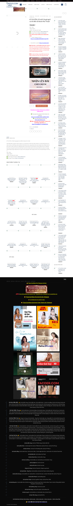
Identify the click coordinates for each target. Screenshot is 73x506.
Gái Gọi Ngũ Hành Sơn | (41, 451)
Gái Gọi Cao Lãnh (41, 486)
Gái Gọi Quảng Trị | (46, 413)
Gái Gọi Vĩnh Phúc (40, 407)
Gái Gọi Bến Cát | (25, 473)
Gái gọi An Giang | (24, 418)
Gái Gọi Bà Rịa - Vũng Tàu (33, 418)
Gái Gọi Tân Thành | (42, 471)
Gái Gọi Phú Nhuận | (16, 437)
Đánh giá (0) (12, 138)
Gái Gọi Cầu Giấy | (46, 426)
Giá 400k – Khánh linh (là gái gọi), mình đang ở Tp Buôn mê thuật (34, 265)
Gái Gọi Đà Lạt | (41, 459)
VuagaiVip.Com (39, 294)
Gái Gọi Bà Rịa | (34, 471)
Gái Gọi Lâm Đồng (32, 412)
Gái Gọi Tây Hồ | (50, 430)
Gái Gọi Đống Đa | (25, 427)
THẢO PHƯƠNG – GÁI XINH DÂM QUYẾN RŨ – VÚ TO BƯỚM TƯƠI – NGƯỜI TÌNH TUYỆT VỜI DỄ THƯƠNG (45, 266)
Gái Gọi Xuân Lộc (39, 483)
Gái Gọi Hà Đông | (40, 427)
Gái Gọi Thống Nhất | (56, 482)
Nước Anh (42, 499)
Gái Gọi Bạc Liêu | (43, 418)
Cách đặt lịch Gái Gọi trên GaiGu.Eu (37, 502)
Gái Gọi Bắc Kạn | (32, 402)
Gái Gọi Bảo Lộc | (34, 459)
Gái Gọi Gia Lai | (56, 410)
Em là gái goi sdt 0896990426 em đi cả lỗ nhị (23, 201)
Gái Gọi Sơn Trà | (50, 451)
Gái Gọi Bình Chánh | (24, 435)
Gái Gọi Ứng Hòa (49, 432)
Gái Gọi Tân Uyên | (40, 473)
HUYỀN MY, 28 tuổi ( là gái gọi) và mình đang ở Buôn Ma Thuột (34, 201)
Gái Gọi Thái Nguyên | (48, 405)
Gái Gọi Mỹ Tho (41, 495)
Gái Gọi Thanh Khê (58, 451)
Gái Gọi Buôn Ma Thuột (41, 454)
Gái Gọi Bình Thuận (20, 419)
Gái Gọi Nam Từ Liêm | (58, 429)
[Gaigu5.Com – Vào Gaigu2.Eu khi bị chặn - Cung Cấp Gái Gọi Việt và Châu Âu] (12, 4)
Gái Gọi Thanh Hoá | (54, 413)
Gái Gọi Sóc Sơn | (36, 430)
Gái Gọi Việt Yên (45, 443)
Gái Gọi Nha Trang (41, 457)
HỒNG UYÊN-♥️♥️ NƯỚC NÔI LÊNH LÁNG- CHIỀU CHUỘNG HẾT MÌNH (34, 180)
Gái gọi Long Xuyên (45, 468)
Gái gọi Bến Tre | (50, 418)
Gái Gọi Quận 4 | (12, 438)
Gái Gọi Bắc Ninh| (39, 402)
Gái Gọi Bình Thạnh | (40, 435)
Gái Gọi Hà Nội (15, 404)
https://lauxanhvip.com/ (40, 119)
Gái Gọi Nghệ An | (41, 412)
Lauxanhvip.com (53, 294)
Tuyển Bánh (54, 0)
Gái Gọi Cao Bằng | (48, 402)
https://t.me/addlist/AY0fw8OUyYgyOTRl (39, 38)
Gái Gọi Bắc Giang (24, 402)
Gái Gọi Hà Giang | (56, 402)
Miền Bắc (28, 0)
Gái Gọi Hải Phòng (31, 404)
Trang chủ (31, 16)
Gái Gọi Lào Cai (55, 404)
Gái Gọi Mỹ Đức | (50, 429)
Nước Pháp (58, 499)
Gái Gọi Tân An (48, 492)
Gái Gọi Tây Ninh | (45, 421)
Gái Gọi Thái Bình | (39, 405)
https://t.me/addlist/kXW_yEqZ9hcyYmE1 (40, 116)
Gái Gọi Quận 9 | (48, 438)
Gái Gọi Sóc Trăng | (37, 421)
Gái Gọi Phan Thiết (47, 479)
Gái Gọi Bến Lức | (33, 492)
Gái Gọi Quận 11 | (39, 437)
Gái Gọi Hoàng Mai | (18, 429)
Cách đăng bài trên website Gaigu (37, 299)
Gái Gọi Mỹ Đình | (42, 429)
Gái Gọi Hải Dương (22, 404)
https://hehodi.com (44, 31)
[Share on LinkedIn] (41, 131)
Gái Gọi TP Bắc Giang (37, 443)
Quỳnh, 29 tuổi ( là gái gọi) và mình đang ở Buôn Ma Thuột (11, 245)
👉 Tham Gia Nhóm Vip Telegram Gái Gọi (36, 283)
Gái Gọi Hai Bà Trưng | (49, 427)
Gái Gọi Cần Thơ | (36, 419)
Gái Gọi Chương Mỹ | (54, 426)
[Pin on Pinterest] (37, 131)
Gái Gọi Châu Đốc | (37, 468)
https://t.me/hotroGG (44, 42)
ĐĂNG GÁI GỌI (48, 0)
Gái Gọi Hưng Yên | (40, 404)
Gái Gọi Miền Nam (14, 418)
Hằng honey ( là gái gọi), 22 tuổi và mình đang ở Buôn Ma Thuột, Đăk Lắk (11, 265)
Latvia (34, 499)
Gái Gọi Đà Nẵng (32, 410)
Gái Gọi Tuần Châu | (57, 405)
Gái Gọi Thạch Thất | (58, 430)
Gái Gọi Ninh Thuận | (49, 412)
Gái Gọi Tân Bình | (56, 438)
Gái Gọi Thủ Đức (38, 440)
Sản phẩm (37, 16)
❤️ (30, 121)
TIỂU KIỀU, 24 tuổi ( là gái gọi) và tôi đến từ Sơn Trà (11, 223)
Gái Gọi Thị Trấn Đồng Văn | (37, 448)
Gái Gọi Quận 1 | (23, 437)
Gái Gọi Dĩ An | (33, 473)
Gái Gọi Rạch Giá (45, 489)
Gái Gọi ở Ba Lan (26, 499)
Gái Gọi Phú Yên (57, 412)
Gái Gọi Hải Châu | (23, 451)
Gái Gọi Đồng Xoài (41, 476)
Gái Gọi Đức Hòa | (41, 492)
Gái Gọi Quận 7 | (34, 438)
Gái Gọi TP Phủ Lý (46, 448)
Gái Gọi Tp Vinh (40, 462)
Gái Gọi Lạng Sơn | (48, 404)
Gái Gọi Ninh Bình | (23, 405)
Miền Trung (38, 0)
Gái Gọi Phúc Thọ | (20, 430)
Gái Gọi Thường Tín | (41, 432)
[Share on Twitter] (32, 131)
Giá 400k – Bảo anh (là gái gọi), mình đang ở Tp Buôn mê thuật (23, 223)
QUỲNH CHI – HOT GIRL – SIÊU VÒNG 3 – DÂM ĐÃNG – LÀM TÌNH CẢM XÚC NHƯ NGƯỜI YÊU (45, 224)
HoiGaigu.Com (46, 294)
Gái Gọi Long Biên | (27, 429)
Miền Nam (32, 0)
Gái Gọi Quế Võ (28, 445)
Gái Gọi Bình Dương (58, 418)
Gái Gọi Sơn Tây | (43, 430)
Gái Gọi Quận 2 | (54, 437)
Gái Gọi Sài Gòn (28, 421)
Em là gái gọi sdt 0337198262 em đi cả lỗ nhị (23, 245)
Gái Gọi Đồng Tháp (52, 419)
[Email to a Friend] (35, 131)
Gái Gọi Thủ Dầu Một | (49, 473)
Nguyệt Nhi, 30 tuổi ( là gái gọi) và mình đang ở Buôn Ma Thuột (12, 179)
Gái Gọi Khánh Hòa (16, 412)
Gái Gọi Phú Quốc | (38, 489)
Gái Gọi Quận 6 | (27, 438)
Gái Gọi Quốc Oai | (28, 430)
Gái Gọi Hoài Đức (57, 427)
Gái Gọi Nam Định (15, 405)
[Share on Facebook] (30, 131)
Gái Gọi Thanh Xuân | (32, 432)
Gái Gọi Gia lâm (32, 427)
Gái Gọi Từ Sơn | (45, 445)
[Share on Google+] (39, 131)
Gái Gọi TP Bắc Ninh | (37, 445)
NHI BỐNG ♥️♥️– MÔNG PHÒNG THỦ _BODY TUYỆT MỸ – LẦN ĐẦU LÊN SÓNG (11, 202)
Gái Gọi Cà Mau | (28, 419)
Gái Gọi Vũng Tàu (50, 471)
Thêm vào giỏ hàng (42, 105)
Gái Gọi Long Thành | (38, 482)
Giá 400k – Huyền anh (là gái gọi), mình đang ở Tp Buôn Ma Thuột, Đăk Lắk (45, 245)
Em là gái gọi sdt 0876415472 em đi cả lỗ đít (34, 245)
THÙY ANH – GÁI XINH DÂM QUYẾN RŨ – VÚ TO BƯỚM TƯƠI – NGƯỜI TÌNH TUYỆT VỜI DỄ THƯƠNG (23, 180)
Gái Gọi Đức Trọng (48, 459)
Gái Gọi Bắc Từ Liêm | (37, 426)
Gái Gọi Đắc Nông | (41, 410)
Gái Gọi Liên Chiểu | (32, 451)
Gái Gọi (31, 499)
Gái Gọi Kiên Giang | (13, 421)
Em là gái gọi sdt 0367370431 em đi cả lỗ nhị (23, 265)
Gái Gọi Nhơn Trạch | (47, 482)
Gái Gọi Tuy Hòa (40, 465)
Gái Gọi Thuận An (57, 473)
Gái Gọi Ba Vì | (30, 426)
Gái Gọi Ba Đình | (23, 426)
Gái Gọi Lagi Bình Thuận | (37, 479)
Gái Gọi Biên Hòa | (21, 482)
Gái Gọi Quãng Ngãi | (28, 413)
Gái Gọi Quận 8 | (41, 438)
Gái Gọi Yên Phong (53, 445)
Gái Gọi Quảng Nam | (19, 413)
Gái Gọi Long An (21, 421)
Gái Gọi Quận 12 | (47, 437)
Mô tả (8, 138)
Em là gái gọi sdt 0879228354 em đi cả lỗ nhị (45, 201)
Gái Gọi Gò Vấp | (55, 435)
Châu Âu (42, 0)
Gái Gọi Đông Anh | (17, 427)
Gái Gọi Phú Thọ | (31, 405)
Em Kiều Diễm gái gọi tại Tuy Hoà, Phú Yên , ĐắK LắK (34, 223)
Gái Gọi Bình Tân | (32, 435)
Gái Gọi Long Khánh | (29, 482)
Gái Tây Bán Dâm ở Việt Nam (18, 499)
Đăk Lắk (32, 128)
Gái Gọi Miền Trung (44, 16)
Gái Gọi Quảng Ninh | (37, 413)
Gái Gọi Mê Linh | (35, 429)
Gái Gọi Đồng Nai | (44, 419)
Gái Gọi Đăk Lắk (48, 410)
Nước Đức (50, 499)
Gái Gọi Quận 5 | (19, 438)
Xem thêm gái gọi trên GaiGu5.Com (27, 294)
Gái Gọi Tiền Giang (53, 421)
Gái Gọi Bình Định (25, 410)
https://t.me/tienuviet (42, 33)
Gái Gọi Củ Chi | (48, 435)
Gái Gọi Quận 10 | (31, 437)
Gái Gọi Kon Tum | (25, 412)
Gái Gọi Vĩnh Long (37, 423)
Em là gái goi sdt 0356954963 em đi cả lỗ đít (45, 179)
